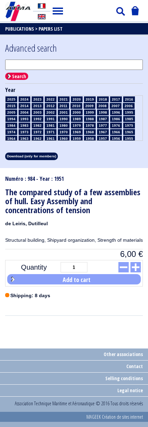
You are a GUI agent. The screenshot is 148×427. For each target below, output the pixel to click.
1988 (90, 119)
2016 (129, 99)
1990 (64, 119)
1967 (103, 132)
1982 (37, 125)
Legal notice (130, 390)
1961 (50, 138)
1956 (116, 138)
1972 (37, 132)
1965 (129, 132)
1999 (90, 112)
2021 (64, 99)
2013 (37, 106)
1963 (24, 138)
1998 (103, 112)
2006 (129, 106)
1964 (11, 138)
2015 (11, 106)
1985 (129, 119)
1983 (24, 125)
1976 (116, 125)
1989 (77, 119)
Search (19, 76)
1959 (77, 138)
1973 (24, 132)
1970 (64, 132)
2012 (50, 106)
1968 (90, 132)
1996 (116, 112)
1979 (77, 125)
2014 (24, 106)
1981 (50, 125)
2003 (37, 112)
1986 (116, 119)
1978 (90, 125)
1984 (11, 125)
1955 (129, 138)
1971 (50, 132)
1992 (37, 119)
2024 (24, 99)
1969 (77, 132)
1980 (64, 125)
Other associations (123, 354)
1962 (37, 138)
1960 (64, 138)
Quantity (34, 267)
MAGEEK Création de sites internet (114, 417)
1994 (11, 119)
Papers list (51, 28)
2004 (24, 112)
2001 (64, 112)
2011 (63, 106)
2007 (116, 106)
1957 (103, 138)
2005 (11, 112)
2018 (103, 99)
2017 (116, 99)
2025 (11, 99)
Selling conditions (124, 378)
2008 (102, 106)
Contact (134, 366)
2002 (50, 112)
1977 (103, 125)
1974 (11, 132)
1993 (24, 119)
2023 (37, 99)
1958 (90, 138)
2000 (77, 112)
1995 (129, 112)
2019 (90, 99)
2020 (77, 99)
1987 (103, 119)
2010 (76, 106)
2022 (50, 99)
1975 (129, 125)
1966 (116, 132)
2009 (89, 106)
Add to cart (77, 279)
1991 (50, 119)
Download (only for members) (31, 156)
